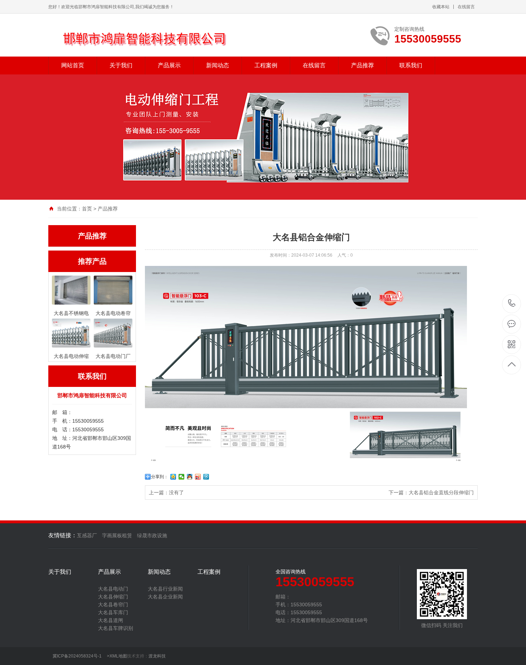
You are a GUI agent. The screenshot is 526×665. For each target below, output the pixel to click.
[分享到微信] (182, 477)
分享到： (159, 476)
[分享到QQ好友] (190, 477)
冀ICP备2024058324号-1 (77, 656)
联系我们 (410, 65)
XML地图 (118, 656)
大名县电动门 (113, 588)
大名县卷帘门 (113, 604)
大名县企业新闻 (165, 596)
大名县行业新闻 (165, 588)
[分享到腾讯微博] (206, 477)
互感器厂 (87, 535)
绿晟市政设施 (152, 535)
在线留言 (466, 6)
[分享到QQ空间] (173, 477)
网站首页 (72, 65)
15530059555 (511, 303)
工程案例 (265, 65)
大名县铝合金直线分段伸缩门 (441, 492)
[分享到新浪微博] (198, 477)
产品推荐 (362, 65)
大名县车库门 (113, 612)
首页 (87, 209)
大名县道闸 (110, 620)
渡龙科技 (157, 656)
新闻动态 (217, 65)
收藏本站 (440, 6)
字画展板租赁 (117, 535)
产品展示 (169, 65)
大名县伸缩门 (113, 596)
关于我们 (120, 65)
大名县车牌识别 (115, 628)
